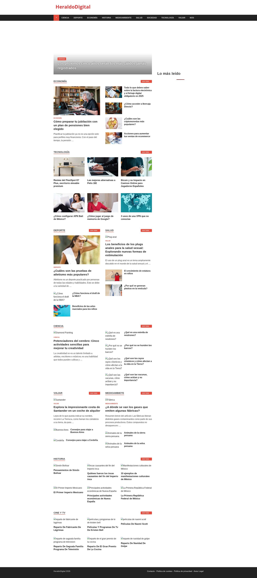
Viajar (181, 18)
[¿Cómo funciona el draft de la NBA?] (62, 293)
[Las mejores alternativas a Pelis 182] (102, 177)
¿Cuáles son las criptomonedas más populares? (134, 121)
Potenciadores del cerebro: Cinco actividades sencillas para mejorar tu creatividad (76, 344)
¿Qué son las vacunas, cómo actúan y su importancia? (135, 377)
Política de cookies (164, 571)
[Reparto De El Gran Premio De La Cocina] (102, 542)
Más (192, 18)
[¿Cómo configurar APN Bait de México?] (69, 213)
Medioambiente (123, 18)
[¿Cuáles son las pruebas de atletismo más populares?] (77, 265)
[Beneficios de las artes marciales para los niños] (62, 306)
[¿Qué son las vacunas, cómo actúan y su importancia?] (113, 375)
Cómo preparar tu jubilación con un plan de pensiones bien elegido (75, 125)
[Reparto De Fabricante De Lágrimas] (69, 522)
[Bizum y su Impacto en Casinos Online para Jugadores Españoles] (136, 177)
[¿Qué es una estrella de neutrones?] (113, 332)
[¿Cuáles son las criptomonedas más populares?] (113, 119)
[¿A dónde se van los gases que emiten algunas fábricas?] (110, 400)
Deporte (78, 18)
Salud (139, 18)
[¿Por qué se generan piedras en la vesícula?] (113, 286)
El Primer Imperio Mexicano (68, 492)
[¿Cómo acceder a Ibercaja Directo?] (113, 104)
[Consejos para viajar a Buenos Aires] (61, 430)
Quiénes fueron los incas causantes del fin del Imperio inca (102, 476)
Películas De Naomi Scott (134, 524)
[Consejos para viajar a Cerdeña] (59, 440)
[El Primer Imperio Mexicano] (68, 488)
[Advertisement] (180, 46)
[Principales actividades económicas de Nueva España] (102, 491)
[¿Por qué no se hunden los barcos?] (113, 345)
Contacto (151, 571)
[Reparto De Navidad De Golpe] (135, 539)
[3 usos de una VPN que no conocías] (136, 213)
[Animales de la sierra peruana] (113, 433)
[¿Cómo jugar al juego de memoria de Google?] (102, 213)
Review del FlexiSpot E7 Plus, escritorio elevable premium (66, 183)
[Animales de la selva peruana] (113, 443)
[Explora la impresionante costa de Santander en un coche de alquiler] (60, 400)
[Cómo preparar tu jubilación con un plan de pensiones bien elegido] (77, 88)
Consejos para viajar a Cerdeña (82, 440)
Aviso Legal (198, 571)
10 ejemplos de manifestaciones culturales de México (135, 476)
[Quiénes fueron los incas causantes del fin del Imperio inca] (102, 469)
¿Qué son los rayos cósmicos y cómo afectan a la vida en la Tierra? (138, 361)
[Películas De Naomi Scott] (133, 519)
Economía (92, 18)
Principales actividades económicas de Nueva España (99, 498)
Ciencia (65, 18)
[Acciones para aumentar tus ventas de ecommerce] (113, 134)
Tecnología (167, 18)
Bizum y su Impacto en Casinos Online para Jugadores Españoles (133, 183)
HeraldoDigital (73, 6)
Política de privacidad (183, 571)
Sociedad (152, 18)
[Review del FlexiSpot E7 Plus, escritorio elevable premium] (69, 177)
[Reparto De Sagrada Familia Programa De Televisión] (69, 542)
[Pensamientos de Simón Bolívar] (61, 465)
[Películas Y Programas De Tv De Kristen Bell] (102, 522)
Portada (62, 59)
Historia (106, 18)
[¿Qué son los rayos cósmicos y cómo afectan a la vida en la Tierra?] (113, 358)
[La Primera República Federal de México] (136, 491)
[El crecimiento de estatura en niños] (113, 271)
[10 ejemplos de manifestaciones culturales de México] (136, 469)
